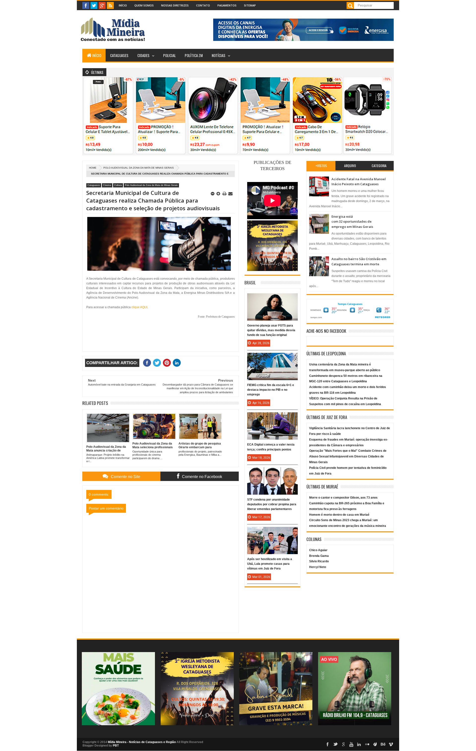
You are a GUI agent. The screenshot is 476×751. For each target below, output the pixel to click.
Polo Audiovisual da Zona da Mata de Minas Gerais (138, 167)
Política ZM (194, 55)
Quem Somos (144, 5)
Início (123, 5)
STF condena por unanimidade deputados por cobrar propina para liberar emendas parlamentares (271, 504)
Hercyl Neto (317, 567)
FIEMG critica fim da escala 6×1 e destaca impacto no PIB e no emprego (270, 389)
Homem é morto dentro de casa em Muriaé (339, 514)
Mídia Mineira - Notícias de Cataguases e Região (142, 742)
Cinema (107, 185)
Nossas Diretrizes (175, 5)
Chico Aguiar (318, 550)
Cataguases (119, 55)
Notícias (218, 55)
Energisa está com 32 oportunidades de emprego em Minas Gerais (352, 221)
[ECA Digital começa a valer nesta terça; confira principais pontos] (272, 417)
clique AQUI (139, 307)
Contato (203, 5)
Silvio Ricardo (319, 561)
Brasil (250, 282)
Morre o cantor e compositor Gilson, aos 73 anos (343, 497)
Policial (169, 55)
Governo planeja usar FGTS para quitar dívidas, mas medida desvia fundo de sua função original (271, 330)
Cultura (118, 185)
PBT (116, 745)
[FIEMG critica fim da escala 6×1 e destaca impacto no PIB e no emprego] (272, 358)
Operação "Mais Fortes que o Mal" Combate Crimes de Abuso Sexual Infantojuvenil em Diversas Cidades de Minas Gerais (348, 456)
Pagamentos (227, 5)
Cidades (143, 55)
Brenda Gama (319, 556)
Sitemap (250, 5)
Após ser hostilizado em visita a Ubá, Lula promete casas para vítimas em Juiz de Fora (269, 563)
